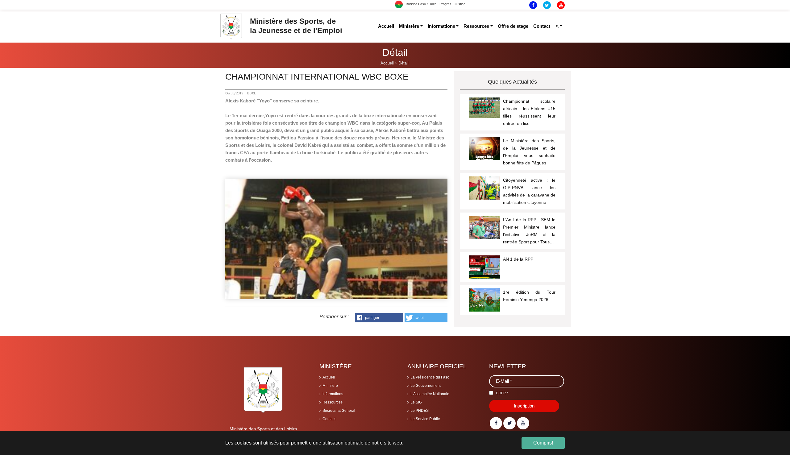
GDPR (502, 393)
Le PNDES (419, 410)
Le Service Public (425, 419)
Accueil (328, 377)
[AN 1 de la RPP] (484, 270)
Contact (328, 419)
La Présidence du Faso (429, 377)
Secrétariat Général (338, 410)
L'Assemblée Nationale (429, 394)
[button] (379, 317)
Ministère (330, 385)
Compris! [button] (543, 442)
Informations (332, 394)
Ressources (332, 402)
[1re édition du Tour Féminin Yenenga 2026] (484, 303)
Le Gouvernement (425, 385)
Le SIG (416, 402)
